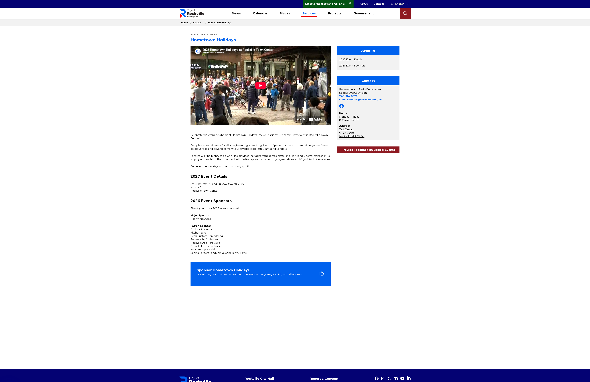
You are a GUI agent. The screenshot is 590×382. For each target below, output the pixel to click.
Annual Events (199, 34)
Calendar (260, 13)
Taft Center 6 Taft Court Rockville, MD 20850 (351, 133)
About (364, 3)
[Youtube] (402, 378)
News (236, 13)
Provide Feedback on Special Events (368, 150)
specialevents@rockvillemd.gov (360, 99)
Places (284, 13)
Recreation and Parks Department (360, 89)
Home (184, 22)
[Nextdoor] (396, 378)
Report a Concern (324, 378)
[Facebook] (377, 378)
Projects (334, 13)
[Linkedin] (409, 378)
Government (364, 13)
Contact (379, 3)
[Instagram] (383, 378)
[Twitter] (389, 378)
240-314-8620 (348, 96)
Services (309, 13)
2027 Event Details (350, 59)
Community (215, 34)
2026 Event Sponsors (352, 65)
